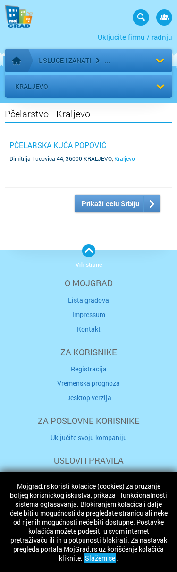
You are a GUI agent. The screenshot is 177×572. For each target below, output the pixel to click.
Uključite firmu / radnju (135, 37)
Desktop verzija (88, 397)
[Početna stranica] (16, 60)
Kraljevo (31, 86)
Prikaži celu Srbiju (110, 203)
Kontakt (89, 329)
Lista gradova (88, 300)
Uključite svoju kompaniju (89, 437)
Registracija (89, 368)
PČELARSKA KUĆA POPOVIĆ (57, 145)
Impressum (88, 314)
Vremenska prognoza (88, 382)
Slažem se (100, 558)
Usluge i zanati (64, 60)
